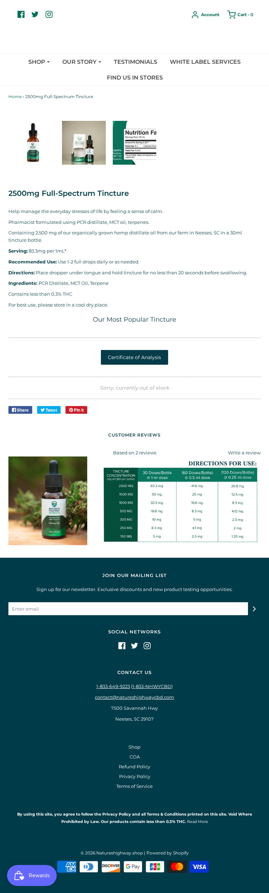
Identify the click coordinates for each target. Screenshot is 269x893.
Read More (197, 821)
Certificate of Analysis (134, 357)
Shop (134, 747)
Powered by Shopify (167, 853)
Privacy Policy (134, 776)
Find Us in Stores (135, 77)
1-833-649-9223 (113, 686)
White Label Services (205, 62)
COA (135, 757)
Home (15, 96)
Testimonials (135, 62)
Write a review (244, 452)
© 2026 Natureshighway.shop (112, 853)
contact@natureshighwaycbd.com (134, 697)
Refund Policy (134, 766)
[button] (33, 143)
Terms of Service (134, 786)
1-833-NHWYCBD (151, 686)
